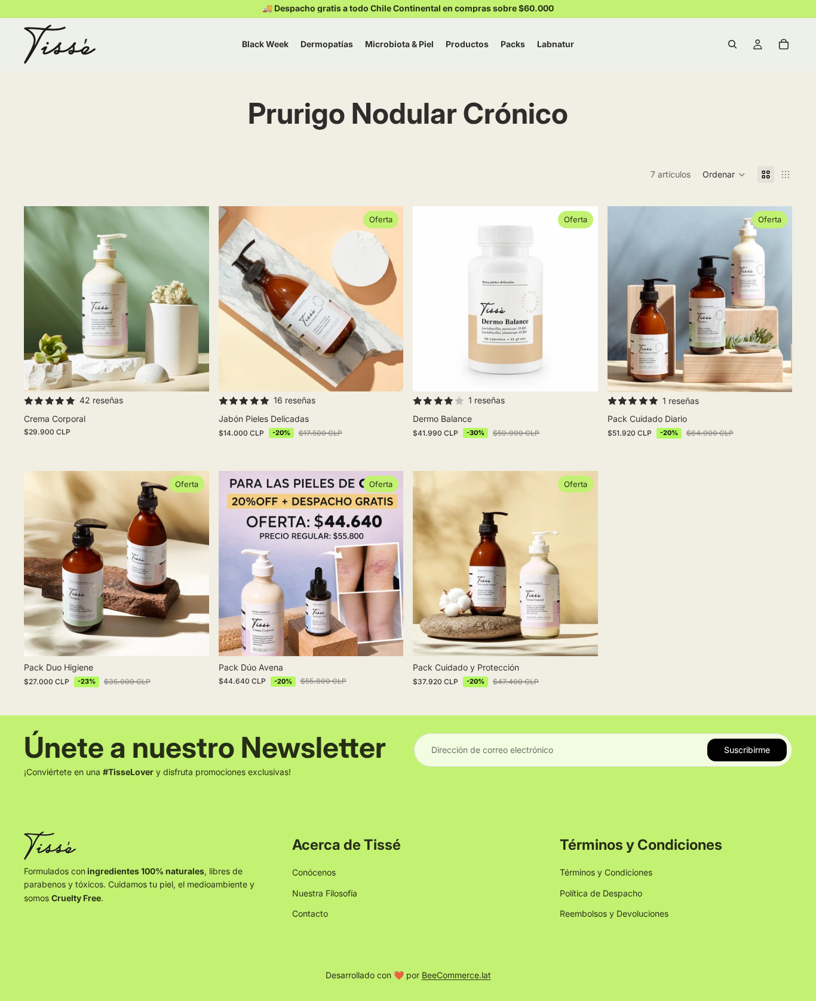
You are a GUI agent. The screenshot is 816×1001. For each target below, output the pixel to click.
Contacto (310, 913)
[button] (724, 174)
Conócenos (314, 872)
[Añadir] (190, 373)
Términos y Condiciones (606, 872)
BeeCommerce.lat (456, 975)
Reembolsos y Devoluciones (614, 913)
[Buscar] (732, 44)
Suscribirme (747, 750)
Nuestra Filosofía (324, 893)
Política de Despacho (601, 893)
